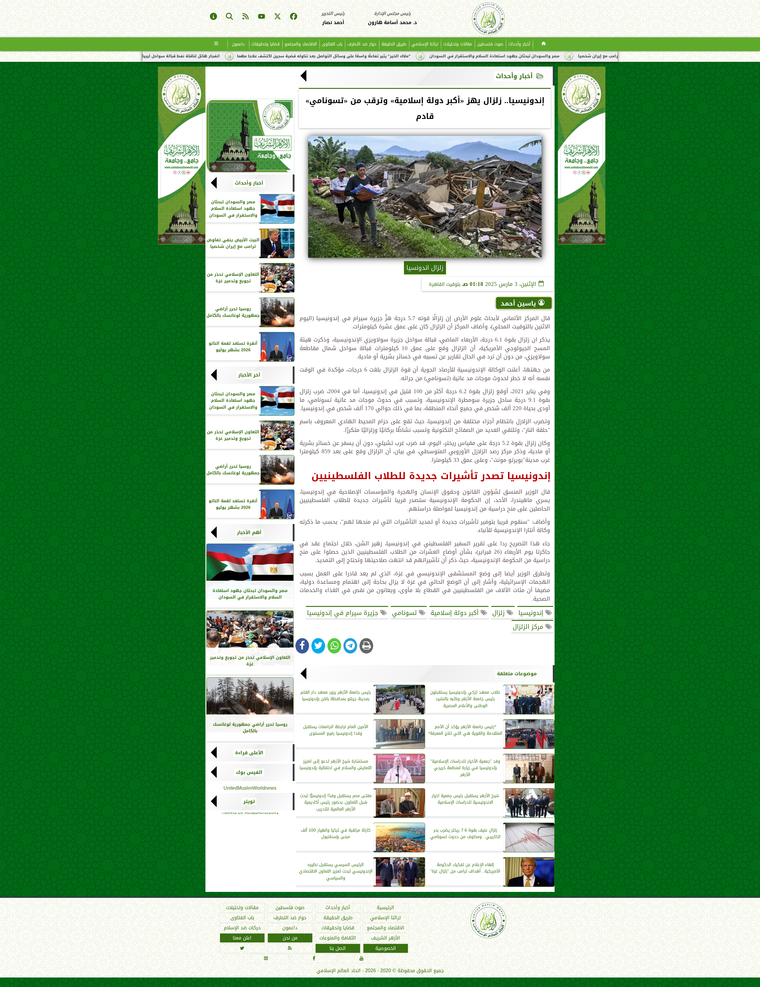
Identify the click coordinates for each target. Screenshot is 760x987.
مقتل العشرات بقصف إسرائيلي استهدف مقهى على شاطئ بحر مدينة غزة (148, 56)
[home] (544, 44)
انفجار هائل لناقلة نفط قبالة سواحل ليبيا (276, 56)
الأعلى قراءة (249, 753)
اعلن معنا (242, 938)
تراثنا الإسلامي (424, 44)
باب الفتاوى (332, 44)
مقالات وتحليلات (457, 44)
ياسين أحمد (518, 303)
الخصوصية (385, 948)
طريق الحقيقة (393, 44)
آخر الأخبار (249, 375)
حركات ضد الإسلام (242, 927)
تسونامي (405, 613)
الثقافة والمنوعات (337, 938)
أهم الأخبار (249, 532)
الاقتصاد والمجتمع (301, 44)
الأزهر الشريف (385, 938)
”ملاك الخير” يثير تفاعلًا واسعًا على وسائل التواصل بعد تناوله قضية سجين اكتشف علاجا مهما (419, 56)
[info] (213, 17)
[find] (229, 17)
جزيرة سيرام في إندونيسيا (343, 613)
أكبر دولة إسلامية (455, 613)
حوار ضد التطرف (361, 44)
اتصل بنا (338, 948)
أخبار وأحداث (519, 44)
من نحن (290, 938)
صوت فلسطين (490, 44)
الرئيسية (385, 907)
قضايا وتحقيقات (265, 44)
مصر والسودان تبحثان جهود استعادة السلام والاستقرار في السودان (589, 56)
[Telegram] (350, 646)
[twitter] (277, 17)
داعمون (238, 44)
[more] (216, 44)
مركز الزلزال (529, 627)
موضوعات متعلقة (517, 674)
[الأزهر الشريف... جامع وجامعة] (249, 136)
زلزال (499, 613)
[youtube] (261, 17)
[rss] (245, 17)
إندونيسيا (531, 613)
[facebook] (293, 17)
